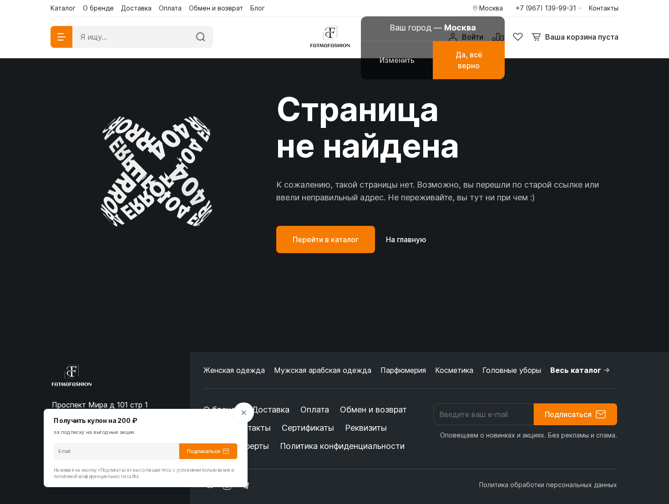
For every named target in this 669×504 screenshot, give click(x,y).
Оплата (314, 409)
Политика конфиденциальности (342, 446)
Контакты (252, 428)
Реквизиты (366, 428)
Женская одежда (234, 370)
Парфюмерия (403, 370)
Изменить (397, 60)
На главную (406, 239)
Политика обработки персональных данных (548, 485)
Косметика (454, 370)
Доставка (270, 409)
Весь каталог (575, 370)
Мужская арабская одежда (322, 370)
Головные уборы (511, 370)
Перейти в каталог (326, 239)
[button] (549, 8)
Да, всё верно (469, 60)
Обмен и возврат (373, 409)
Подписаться (568, 414)
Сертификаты (308, 428)
